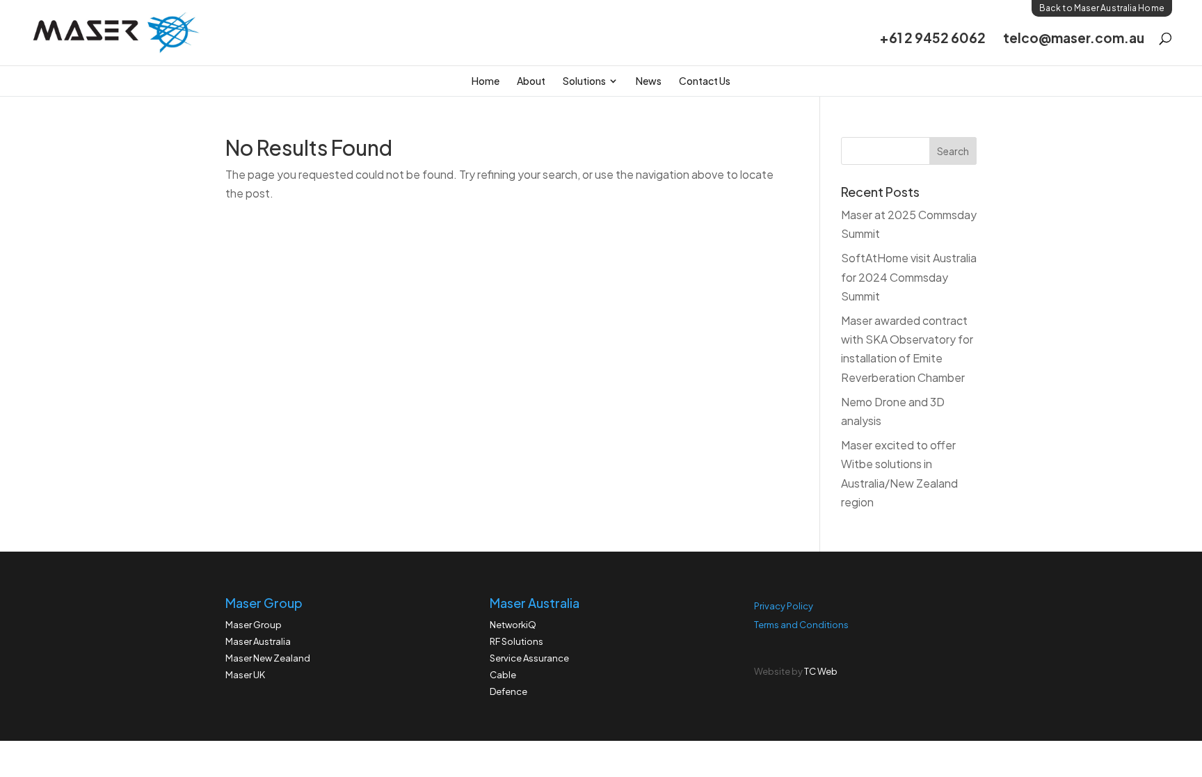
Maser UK (245, 674)
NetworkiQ (513, 624)
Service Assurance (529, 658)
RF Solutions (516, 641)
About (531, 80)
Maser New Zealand (267, 658)
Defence (508, 691)
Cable (503, 674)
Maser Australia (258, 641)
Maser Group (253, 624)
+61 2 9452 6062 (932, 39)
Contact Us (704, 80)
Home (485, 80)
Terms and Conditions (801, 624)
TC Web (821, 671)
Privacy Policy (783, 605)
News (649, 80)
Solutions (584, 80)
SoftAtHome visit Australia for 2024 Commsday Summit (909, 276)
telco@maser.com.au (1073, 39)
